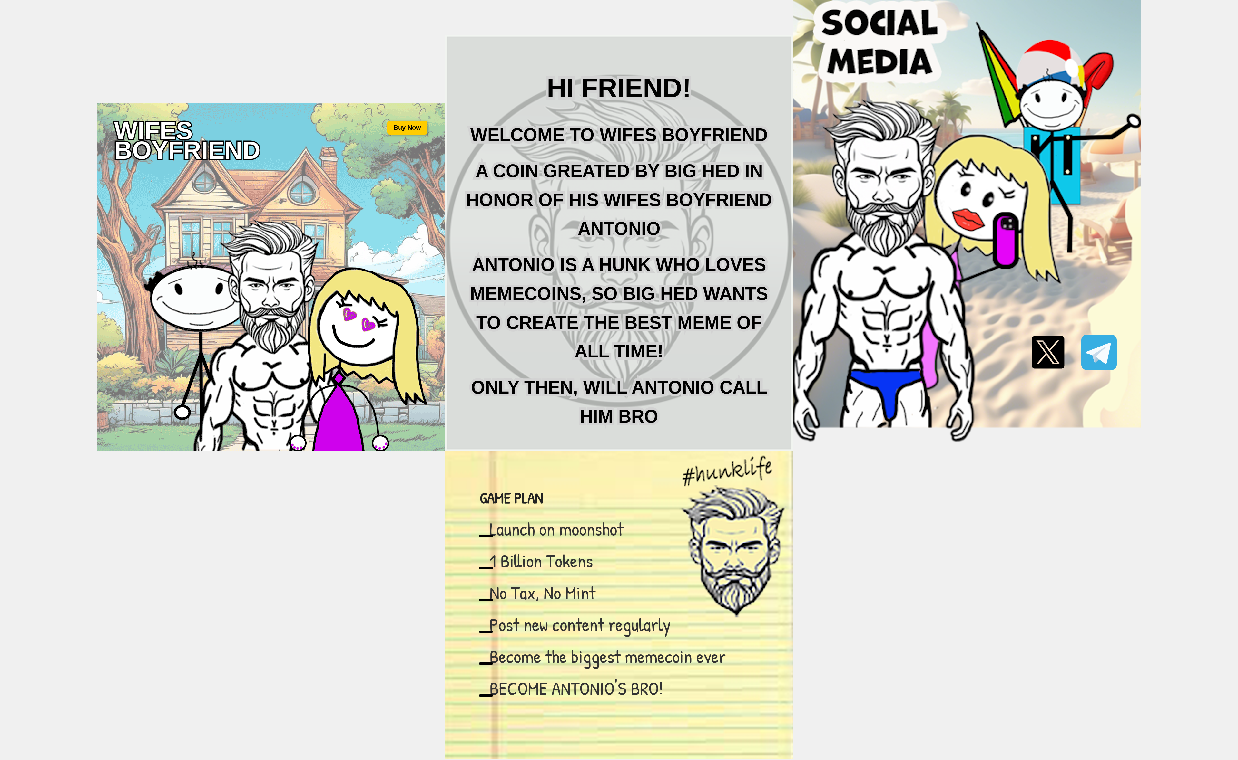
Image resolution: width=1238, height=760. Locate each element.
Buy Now (407, 127)
